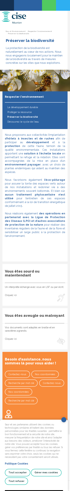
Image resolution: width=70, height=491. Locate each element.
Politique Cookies (16, 463)
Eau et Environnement (16, 31)
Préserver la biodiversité (22, 117)
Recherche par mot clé (21, 383)
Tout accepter (17, 472)
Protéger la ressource (19, 112)
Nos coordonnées (45, 374)
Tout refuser (16, 481)
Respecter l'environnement (40, 31)
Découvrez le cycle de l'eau (23, 121)
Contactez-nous (17, 374)
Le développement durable (22, 107)
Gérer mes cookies (46, 472)
